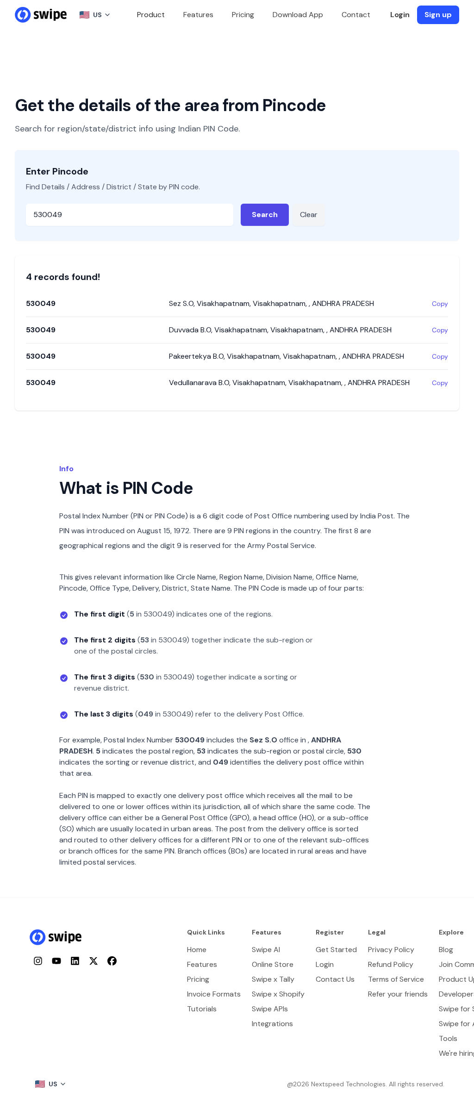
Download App (298, 14)
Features (198, 14)
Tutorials (202, 1009)
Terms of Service (396, 979)
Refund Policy (390, 964)
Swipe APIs (270, 1009)
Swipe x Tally (273, 979)
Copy (440, 303)
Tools (448, 1038)
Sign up (438, 14)
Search (265, 214)
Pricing (243, 14)
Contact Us (335, 979)
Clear (309, 214)
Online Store (272, 964)
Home (196, 949)
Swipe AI (266, 949)
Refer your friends (398, 994)
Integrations (272, 1023)
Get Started (336, 949)
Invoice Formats (214, 994)
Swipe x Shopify (278, 994)
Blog (446, 949)
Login (400, 14)
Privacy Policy (391, 949)
